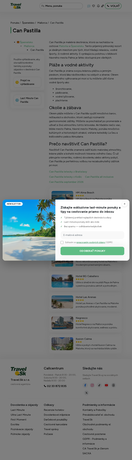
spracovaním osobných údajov (90, 242)
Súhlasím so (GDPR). (89, 242)
